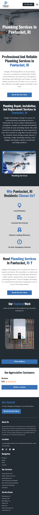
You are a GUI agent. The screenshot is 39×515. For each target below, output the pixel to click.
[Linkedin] (10, 449)
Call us (27, 81)
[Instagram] (6, 449)
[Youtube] (13, 449)
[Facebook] (3, 449)
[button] (37, 4)
